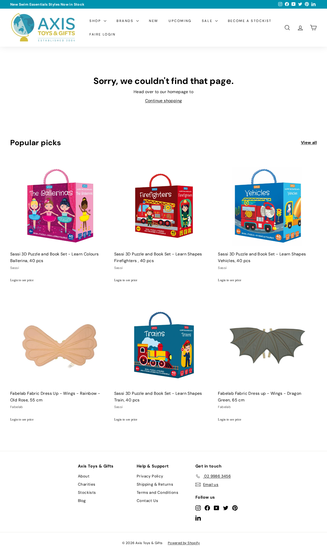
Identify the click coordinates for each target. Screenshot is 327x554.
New (153, 21)
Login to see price (21, 280)
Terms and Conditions (157, 492)
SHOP (95, 21)
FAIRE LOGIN (102, 34)
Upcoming (180, 21)
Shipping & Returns (155, 484)
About (83, 476)
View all (309, 142)
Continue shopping (163, 100)
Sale (208, 21)
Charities (87, 484)
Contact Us (147, 500)
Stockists (87, 492)
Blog (82, 500)
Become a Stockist (250, 21)
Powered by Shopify (184, 543)
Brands (125, 21)
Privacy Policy (150, 476)
